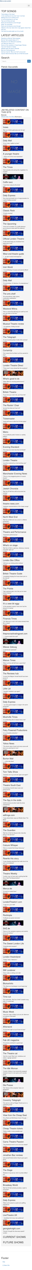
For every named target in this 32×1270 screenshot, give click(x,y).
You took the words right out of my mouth (12, 31)
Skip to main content (5, 1)
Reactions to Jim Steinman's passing (11, 41)
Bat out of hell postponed (8, 50)
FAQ (4, 1262)
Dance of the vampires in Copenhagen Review (13, 45)
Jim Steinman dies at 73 (7, 43)
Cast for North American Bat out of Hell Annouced (14, 53)
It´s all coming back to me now (9, 19)
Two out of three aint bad (8, 21)
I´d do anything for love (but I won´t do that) (13, 16)
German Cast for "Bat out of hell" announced (13, 52)
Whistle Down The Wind (7, 116)
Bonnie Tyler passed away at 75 (10, 40)
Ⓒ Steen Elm (6, 1265)
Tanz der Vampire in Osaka (8, 47)
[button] (16, 88)
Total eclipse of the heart (8, 14)
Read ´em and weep (6, 24)
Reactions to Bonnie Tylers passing (10, 38)
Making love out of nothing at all (9, 17)
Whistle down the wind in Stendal (10, 48)
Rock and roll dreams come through (11, 22)
